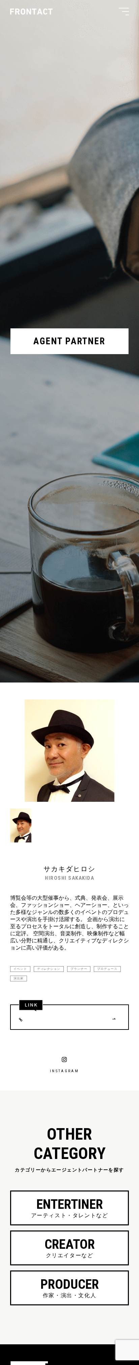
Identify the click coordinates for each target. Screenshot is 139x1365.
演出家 (18, 978)
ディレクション (48, 969)
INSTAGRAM (64, 1071)
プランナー (79, 969)
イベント (20, 969)
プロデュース (107, 969)
